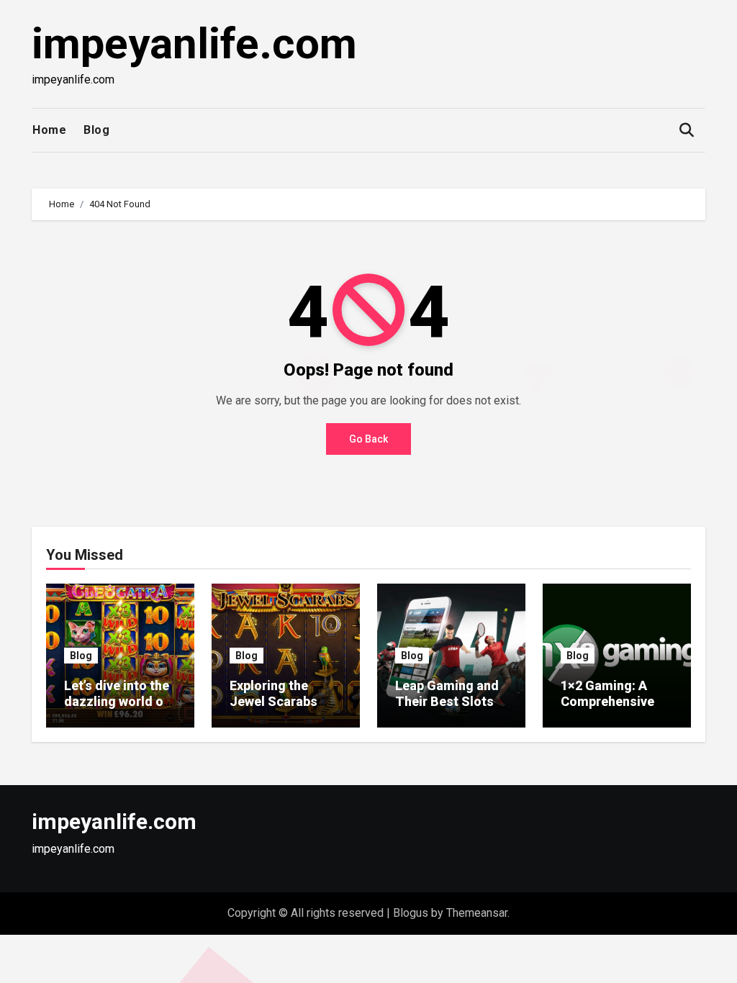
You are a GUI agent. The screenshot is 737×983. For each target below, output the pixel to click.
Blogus (410, 913)
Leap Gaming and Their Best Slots (447, 693)
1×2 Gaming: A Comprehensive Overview (607, 701)
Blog (96, 130)
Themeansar (476, 913)
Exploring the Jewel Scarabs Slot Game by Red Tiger (283, 709)
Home (49, 130)
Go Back (368, 439)
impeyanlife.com (194, 43)
